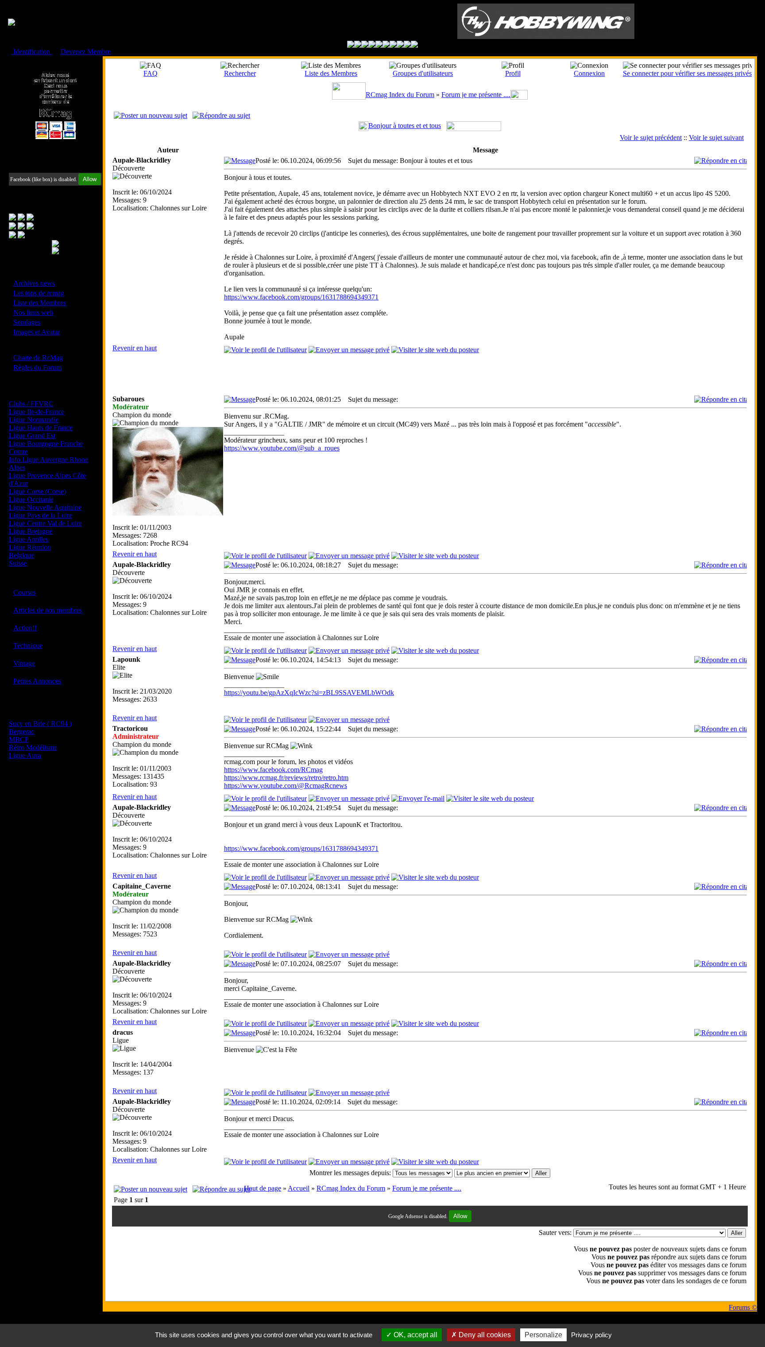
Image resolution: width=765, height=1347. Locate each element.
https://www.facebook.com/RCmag (273, 769)
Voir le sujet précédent (651, 137)
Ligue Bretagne (30, 531)
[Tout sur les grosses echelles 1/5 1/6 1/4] (400, 45)
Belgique (21, 555)
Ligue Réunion (30, 547)
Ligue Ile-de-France (36, 411)
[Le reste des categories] (407, 45)
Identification (32, 51)
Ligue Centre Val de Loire (45, 523)
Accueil (298, 1188)
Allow (90, 179)
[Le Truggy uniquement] (378, 45)
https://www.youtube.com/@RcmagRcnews (285, 785)
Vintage (24, 663)
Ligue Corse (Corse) (37, 491)
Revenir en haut (134, 348)
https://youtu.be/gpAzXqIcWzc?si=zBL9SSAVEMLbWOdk (309, 692)
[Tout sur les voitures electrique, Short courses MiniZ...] (393, 45)
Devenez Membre (86, 51)
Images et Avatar (36, 332)
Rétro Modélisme (33, 747)
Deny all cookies (484, 1335)
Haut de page (262, 1188)
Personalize (543, 1335)
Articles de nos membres (47, 610)
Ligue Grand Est (32, 435)
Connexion (589, 73)
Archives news (34, 283)
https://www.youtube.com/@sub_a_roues (282, 448)
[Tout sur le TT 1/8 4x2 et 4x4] (364, 45)
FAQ (150, 73)
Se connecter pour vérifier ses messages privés (687, 73)
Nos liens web (33, 312)
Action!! (25, 628)
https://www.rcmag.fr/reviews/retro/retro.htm (286, 777)
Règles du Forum (37, 367)
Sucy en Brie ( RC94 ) (40, 723)
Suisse (18, 563)
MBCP (19, 739)
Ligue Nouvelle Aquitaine (45, 507)
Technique (27, 645)
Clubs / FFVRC (31, 404)
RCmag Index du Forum (400, 94)
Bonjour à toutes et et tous (404, 125)
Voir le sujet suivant (716, 137)
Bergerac (21, 731)
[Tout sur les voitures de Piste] (386, 45)
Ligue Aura (25, 755)
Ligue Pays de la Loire (40, 515)
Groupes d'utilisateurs (423, 73)
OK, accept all (414, 1335)
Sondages (26, 322)
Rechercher (240, 73)
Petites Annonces (37, 681)
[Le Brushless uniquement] (371, 45)
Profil (513, 73)
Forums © (743, 1307)
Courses (24, 592)
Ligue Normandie (33, 419)
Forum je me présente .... (475, 94)
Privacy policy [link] (591, 1335)
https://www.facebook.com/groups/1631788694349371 (301, 297)
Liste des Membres (39, 303)
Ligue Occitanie (31, 499)
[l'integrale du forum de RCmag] (350, 45)
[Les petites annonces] (414, 45)
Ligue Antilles (28, 539)
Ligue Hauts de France (41, 427)
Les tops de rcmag (38, 293)
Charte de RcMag (38, 357)
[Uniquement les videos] (357, 45)
